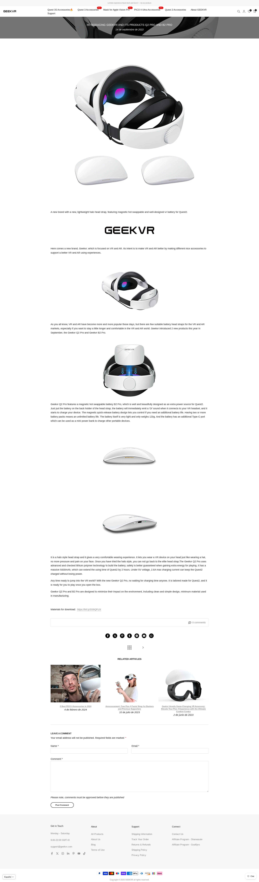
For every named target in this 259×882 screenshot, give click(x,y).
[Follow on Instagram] (62, 853)
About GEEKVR (199, 10)
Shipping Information (142, 834)
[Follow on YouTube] (79, 853)
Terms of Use (98, 850)
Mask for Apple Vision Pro (117, 9)
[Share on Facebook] (107, 635)
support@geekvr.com (61, 846)
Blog (93, 844)
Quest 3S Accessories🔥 (60, 10)
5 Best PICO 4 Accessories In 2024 (75, 706)
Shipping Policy (139, 850)
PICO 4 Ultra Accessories (148, 9)
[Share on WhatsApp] (151, 635)
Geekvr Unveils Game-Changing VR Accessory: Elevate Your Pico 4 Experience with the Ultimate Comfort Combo (183, 709)
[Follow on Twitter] (57, 853)
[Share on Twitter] (115, 635)
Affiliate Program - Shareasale (187, 839)
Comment (57, 759)
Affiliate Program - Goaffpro (186, 844)
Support (51, 13)
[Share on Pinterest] (122, 635)
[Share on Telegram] (136, 635)
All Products (97, 834)
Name (55, 746)
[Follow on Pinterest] (73, 853)
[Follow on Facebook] (52, 853)
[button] (9, 877)
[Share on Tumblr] (129, 635)
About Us (95, 839)
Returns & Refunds (141, 844)
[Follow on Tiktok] (84, 853)
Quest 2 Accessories (175, 10)
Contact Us (177, 834)
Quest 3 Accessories (89, 9)
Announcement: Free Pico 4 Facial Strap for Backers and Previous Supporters (129, 707)
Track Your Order (140, 839)
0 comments (199, 622)
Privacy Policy (139, 855)
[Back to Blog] (129, 648)
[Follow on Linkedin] (68, 853)
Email (135, 746)
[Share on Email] (144, 635)
